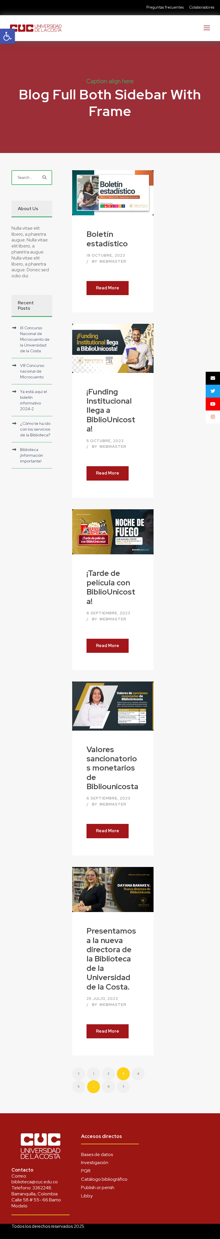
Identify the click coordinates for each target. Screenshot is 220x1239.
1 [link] (93, 1073)
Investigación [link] (94, 1162)
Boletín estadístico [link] (107, 238)
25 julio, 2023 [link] (102, 998)
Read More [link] (107, 288)
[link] (7, 36)
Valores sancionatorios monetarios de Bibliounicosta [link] (112, 768)
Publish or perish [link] (97, 1187)
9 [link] (108, 1086)
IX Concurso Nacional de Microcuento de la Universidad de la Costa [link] (35, 339)
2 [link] (108, 1073)
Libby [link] (87, 1196)
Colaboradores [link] (201, 7)
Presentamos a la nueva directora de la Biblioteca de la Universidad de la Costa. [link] (111, 959)
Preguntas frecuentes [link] (165, 7)
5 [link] (79, 1086)
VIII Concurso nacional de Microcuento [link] (32, 371)
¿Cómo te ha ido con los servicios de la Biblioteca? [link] (35, 429)
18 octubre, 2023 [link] (106, 255)
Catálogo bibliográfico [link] (104, 1179)
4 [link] (138, 1073)
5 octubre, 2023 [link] (105, 440)
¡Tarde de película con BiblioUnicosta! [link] (111, 587)
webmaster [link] (112, 261)
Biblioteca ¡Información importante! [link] (31, 455)
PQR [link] (86, 1171)
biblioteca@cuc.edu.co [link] (34, 1182)
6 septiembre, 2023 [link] (108, 613)
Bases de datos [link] (97, 1154)
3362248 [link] (41, 1188)
